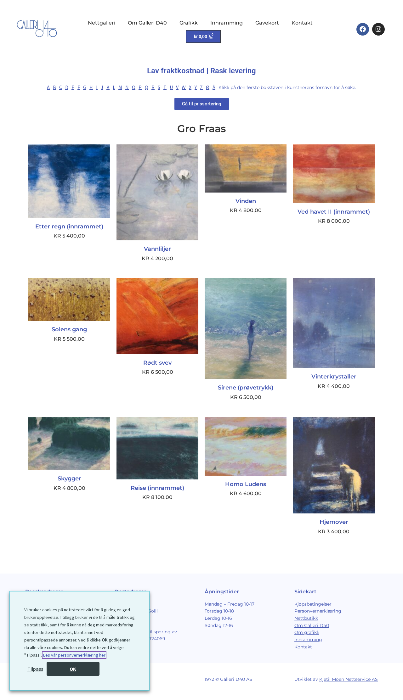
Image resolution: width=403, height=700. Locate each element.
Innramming (226, 23)
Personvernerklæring (317, 611)
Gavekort (267, 23)
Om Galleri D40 (147, 23)
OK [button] (73, 669)
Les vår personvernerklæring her (74, 655)
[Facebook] (362, 29)
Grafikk (188, 23)
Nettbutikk (306, 618)
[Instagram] (378, 29)
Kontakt (302, 23)
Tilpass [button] (35, 669)
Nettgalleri (101, 23)
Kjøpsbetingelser (313, 604)
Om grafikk (306, 632)
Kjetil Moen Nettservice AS (348, 679)
